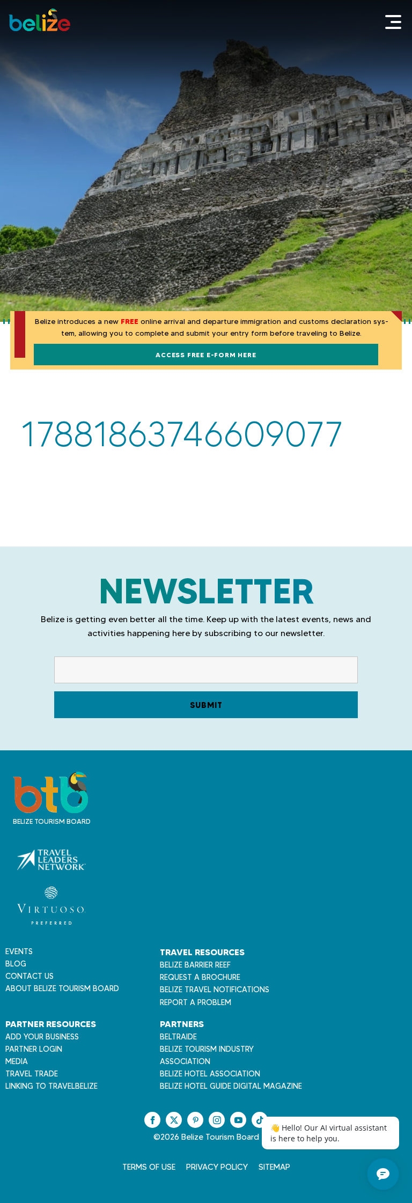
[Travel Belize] (50, 807)
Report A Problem (195, 1002)
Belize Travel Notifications (214, 989)
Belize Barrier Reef (195, 965)
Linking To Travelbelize (51, 1086)
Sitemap (274, 1167)
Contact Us (29, 976)
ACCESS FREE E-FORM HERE (206, 355)
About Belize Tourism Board (62, 988)
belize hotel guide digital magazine (231, 1086)
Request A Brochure (200, 977)
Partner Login (33, 1049)
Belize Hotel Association (210, 1074)
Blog (15, 964)
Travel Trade (31, 1074)
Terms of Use (148, 1167)
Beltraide (178, 1037)
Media (16, 1061)
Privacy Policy (217, 1167)
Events (19, 951)
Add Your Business (42, 1037)
